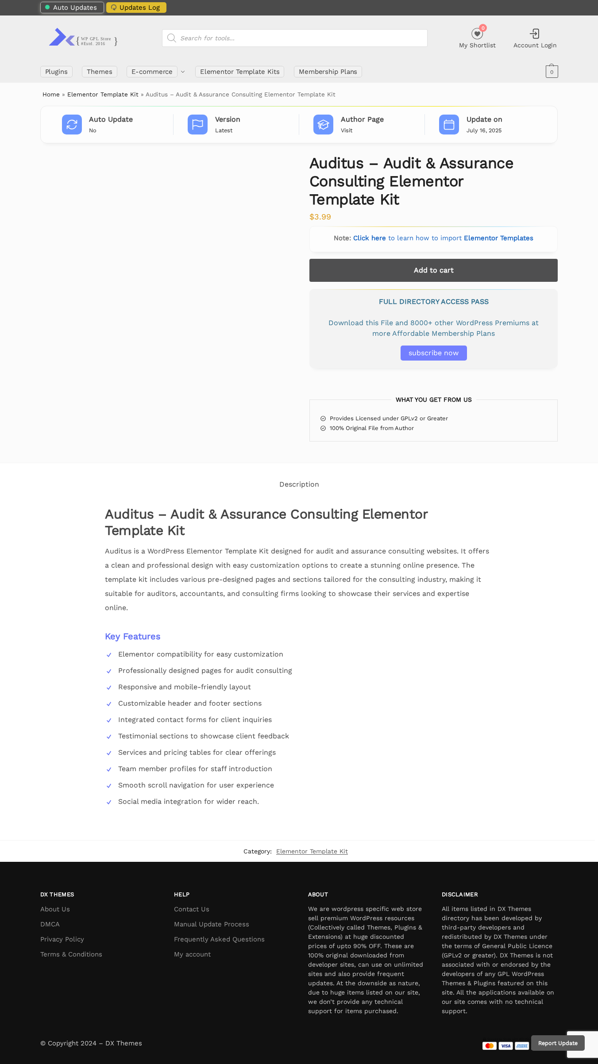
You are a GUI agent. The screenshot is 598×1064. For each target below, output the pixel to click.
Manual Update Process (211, 924)
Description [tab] (299, 484)
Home (51, 94)
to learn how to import (443, 238)
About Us (55, 909)
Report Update (558, 1043)
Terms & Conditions (71, 954)
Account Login (535, 45)
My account (192, 954)
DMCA (50, 924)
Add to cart (434, 270)
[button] (551, 72)
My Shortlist (477, 37)
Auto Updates (75, 8)
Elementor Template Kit (103, 94)
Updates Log (140, 8)
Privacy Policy (62, 939)
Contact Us (191, 909)
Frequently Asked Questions (219, 939)
